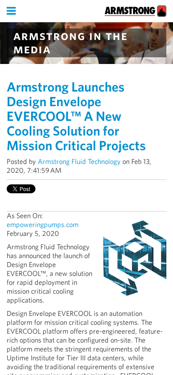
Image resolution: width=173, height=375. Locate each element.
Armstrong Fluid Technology (79, 161)
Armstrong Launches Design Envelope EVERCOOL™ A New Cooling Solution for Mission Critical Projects (76, 116)
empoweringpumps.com (43, 224)
